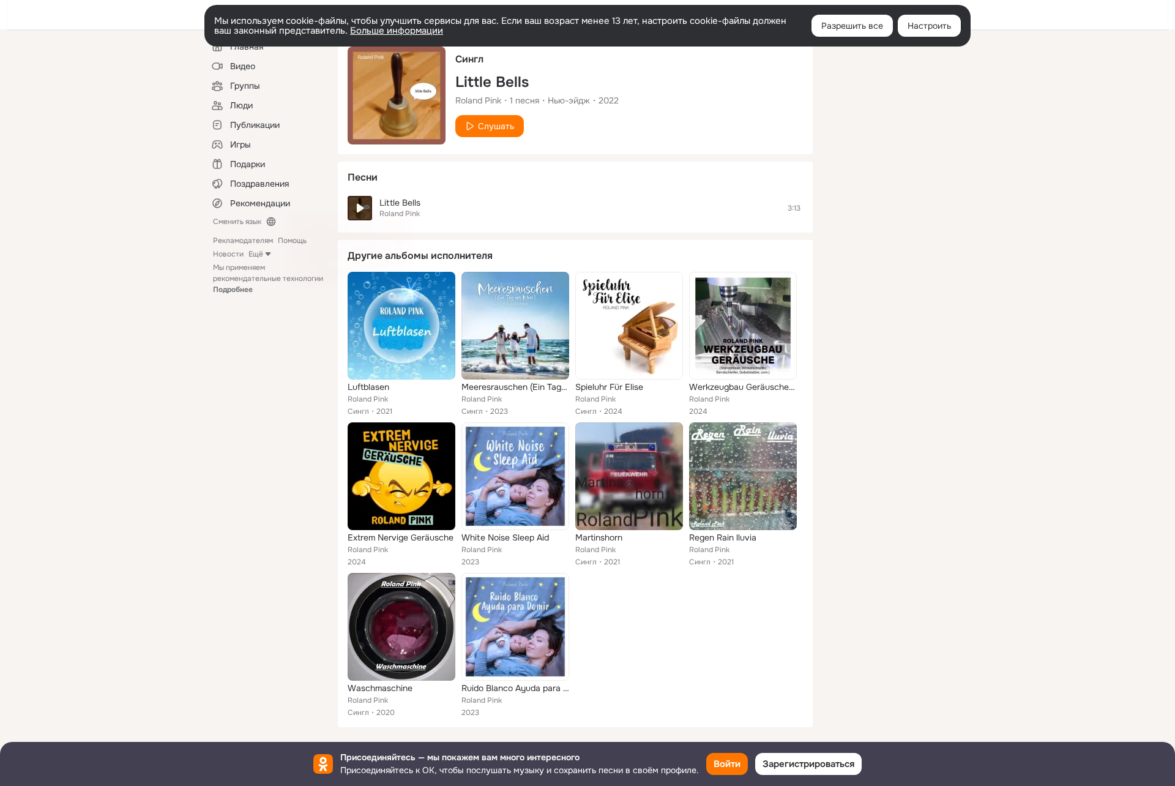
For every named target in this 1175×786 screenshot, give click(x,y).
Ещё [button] (255, 254)
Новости (228, 254)
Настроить (929, 25)
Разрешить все (852, 25)
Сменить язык (237, 221)
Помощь (292, 240)
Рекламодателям (243, 240)
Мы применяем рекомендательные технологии (268, 278)
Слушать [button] (496, 126)
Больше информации (396, 30)
